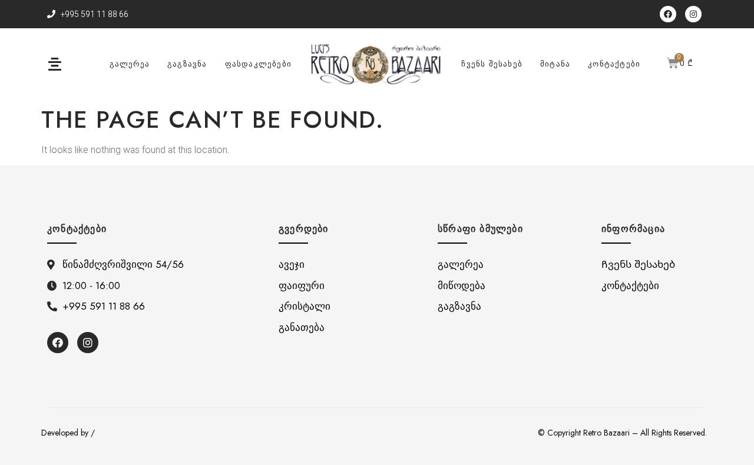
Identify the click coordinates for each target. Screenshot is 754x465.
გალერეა (130, 63)
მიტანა (555, 63)
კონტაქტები (614, 63)
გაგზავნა (187, 63)
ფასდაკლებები (258, 63)
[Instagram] (693, 14)
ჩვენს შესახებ (491, 63)
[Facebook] (668, 14)
